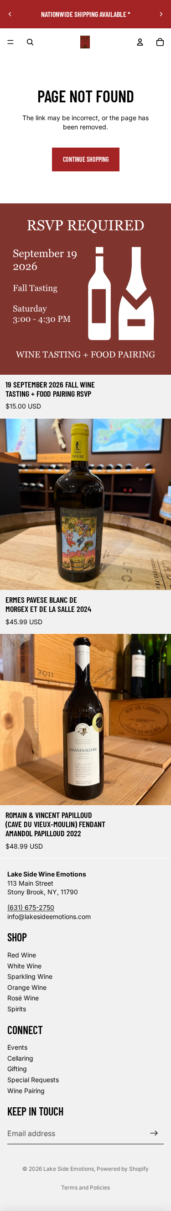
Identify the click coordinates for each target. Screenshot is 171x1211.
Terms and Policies (85, 1187)
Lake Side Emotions (68, 1168)
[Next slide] (161, 14)
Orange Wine (27, 987)
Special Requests (33, 1080)
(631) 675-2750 (30, 907)
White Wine (24, 966)
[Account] (140, 42)
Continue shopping (86, 159)
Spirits (16, 1009)
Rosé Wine (23, 998)
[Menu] (10, 42)
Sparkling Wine (29, 976)
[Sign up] (154, 1133)
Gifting (17, 1069)
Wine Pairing (26, 1090)
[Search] (30, 42)
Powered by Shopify (123, 1168)
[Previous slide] (10, 14)
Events (17, 1047)
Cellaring (20, 1058)
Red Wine (21, 955)
